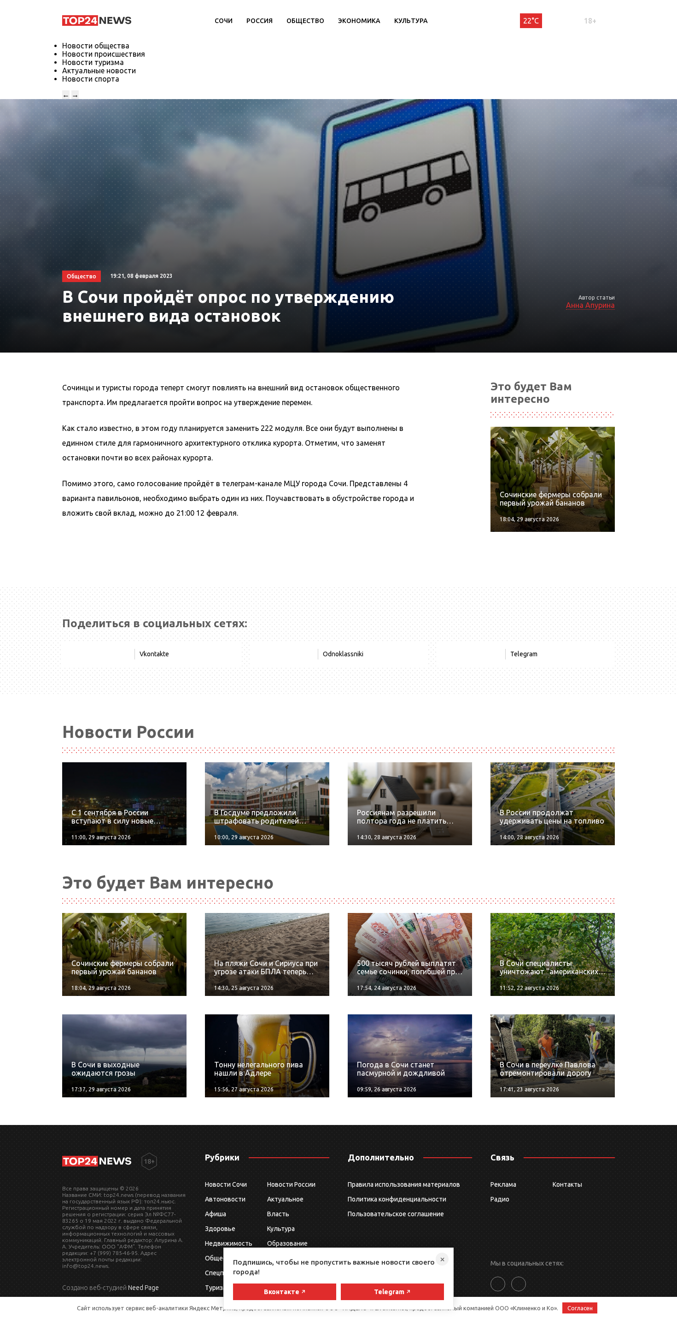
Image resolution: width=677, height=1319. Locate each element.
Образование (287, 1243)
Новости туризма (93, 62)
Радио (499, 1199)
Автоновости (225, 1199)
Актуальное (285, 1199)
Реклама (503, 1184)
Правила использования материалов (404, 1184)
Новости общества (95, 45)
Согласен (580, 1308)
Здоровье (220, 1228)
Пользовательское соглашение (396, 1214)
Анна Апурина (590, 305)
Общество (305, 20)
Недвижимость (228, 1243)
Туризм (216, 1287)
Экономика (359, 20)
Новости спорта (90, 79)
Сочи (224, 20)
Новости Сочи (226, 1184)
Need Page (143, 1287)
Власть (278, 1214)
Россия (259, 20)
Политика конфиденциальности (397, 1199)
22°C (531, 21)
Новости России (291, 1184)
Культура (411, 20)
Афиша (215, 1214)
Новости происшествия (103, 54)
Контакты (567, 1184)
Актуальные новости (99, 70)
